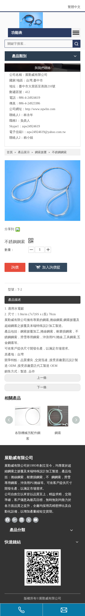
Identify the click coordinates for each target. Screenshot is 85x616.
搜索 (76, 43)
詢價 (15, 267)
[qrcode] (42, 567)
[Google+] (14, 520)
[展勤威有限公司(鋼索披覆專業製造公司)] (31, 20)
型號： (12, 289)
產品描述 (14, 299)
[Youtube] (36, 520)
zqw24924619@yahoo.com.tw (46, 132)
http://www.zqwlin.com (40, 109)
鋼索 (58, 433)
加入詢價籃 (51, 267)
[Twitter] (29, 520)
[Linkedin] (21, 520)
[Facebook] (7, 520)
